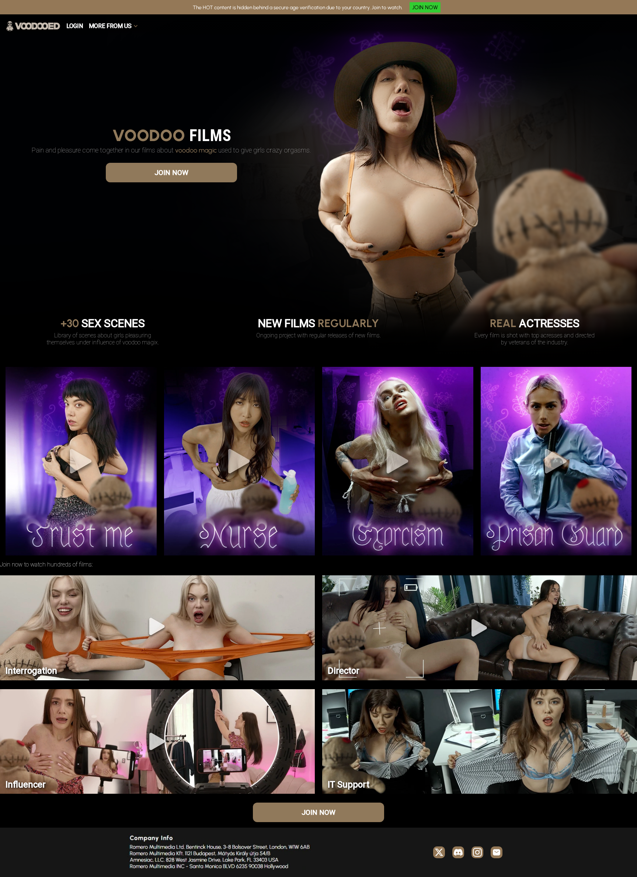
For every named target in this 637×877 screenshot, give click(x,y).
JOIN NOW (425, 7)
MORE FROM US (110, 25)
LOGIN (74, 25)
